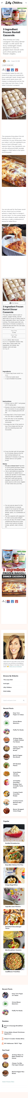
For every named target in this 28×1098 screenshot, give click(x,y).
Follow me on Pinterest (15, 666)
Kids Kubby (7, 691)
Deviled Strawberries (12, 843)
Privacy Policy (10, 1081)
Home (4, 1081)
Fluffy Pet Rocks (18, 730)
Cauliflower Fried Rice (12, 971)
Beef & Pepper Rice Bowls (17, 756)
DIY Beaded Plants (17, 764)
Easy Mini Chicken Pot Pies (14, 865)
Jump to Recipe (8, 65)
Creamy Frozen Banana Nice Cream (18, 802)
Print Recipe (14, 303)
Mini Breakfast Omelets (13, 950)
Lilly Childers (7, 687)
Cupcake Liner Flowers (13, 906)
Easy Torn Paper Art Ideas (18, 714)
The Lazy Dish (8, 680)
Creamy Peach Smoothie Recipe (18, 794)
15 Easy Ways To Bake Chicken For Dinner (18, 740)
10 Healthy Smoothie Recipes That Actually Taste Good (18, 784)
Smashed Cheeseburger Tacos (13, 927)
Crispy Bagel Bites (11, 885)
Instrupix (6, 683)
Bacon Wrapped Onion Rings (18, 810)
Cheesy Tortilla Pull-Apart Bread (18, 748)
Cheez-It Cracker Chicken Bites (14, 1039)
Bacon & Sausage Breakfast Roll (13, 1026)
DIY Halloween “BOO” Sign (13, 1043)
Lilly (9, 61)
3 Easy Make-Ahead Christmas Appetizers (14, 1033)
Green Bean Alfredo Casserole (17, 774)
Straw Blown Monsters (17, 722)
